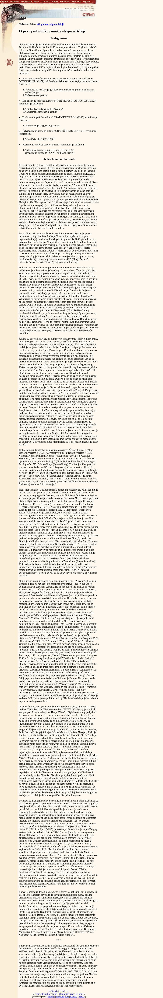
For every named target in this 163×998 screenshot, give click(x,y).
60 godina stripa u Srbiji (50, 24)
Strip (54, 994)
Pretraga (51, 996)
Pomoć (82, 996)
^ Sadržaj (54, 991)
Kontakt (73, 996)
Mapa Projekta (62, 996)
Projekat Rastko (42, 994)
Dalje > (64, 991)
